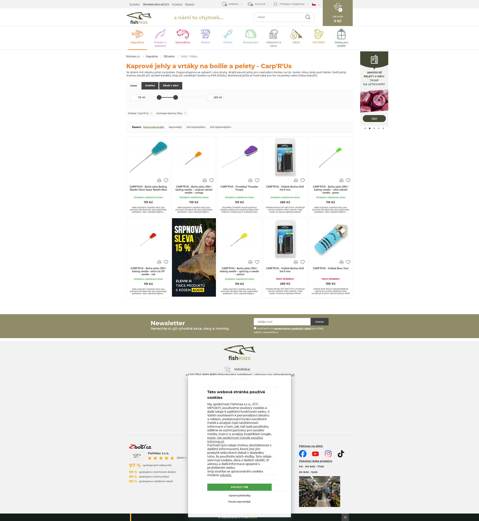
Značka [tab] (150, 85)
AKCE (296, 42)
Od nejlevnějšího (220, 127)
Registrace (298, 4)
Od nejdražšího (196, 127)
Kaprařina (137, 42)
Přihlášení (285, 4)
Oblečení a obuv (273, 44)
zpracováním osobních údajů (293, 328)
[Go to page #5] (383, 128)
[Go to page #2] (369, 128)
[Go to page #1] (365, 128)
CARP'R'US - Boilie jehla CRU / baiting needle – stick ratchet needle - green (330, 189)
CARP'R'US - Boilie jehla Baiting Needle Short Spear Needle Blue (148, 188)
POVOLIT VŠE (239, 487)
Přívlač (227, 42)
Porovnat (258, 4)
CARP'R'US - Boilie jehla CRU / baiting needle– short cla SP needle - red (148, 271)
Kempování (251, 42)
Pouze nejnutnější (239, 502)
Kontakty (134, 4)
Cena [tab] (133, 86)
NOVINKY (319, 42)
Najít (308, 17)
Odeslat (319, 322)
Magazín (189, 4)
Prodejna (177, 4)
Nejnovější (175, 127)
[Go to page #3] (374, 128)
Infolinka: (242, 369)
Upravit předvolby (240, 495)
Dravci (205, 42)
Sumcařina (183, 42)
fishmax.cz (139, 18)
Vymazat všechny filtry (169, 113)
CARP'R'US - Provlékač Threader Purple (239, 188)
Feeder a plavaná (160, 44)
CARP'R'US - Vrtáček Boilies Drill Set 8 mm (285, 188)
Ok (345, 517)
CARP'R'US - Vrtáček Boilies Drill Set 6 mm (285, 270)
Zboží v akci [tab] (171, 85)
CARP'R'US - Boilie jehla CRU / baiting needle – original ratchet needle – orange (194, 189)
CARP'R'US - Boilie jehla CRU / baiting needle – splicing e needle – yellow (239, 271)
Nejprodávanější (153, 127)
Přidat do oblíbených (166, 180)
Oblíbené (233, 4)
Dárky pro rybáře (341, 44)
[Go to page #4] (378, 128)
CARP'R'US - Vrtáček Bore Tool (330, 268)
